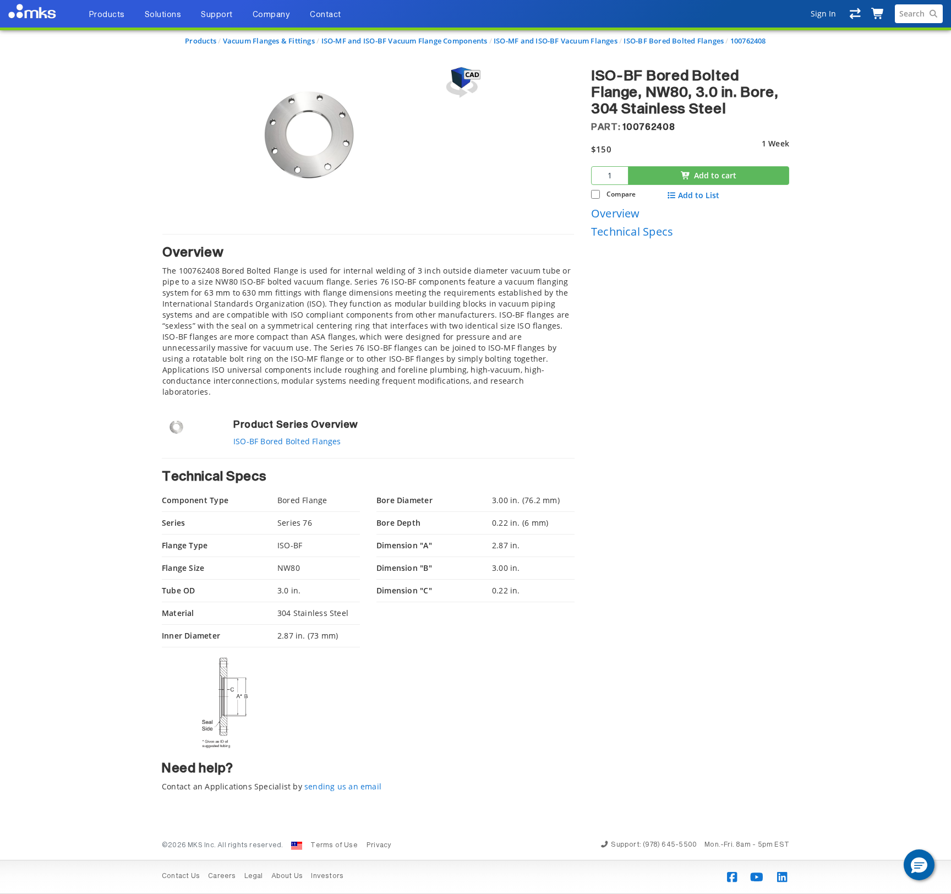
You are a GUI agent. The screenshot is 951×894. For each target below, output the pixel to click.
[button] (919, 864)
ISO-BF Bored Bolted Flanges (674, 41)
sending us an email (342, 786)
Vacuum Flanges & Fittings (269, 41)
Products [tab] (107, 15)
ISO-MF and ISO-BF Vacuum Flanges (555, 41)
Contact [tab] (325, 15)
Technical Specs (632, 231)
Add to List (698, 195)
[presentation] (475, 447)
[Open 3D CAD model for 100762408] (462, 82)
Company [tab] (272, 15)
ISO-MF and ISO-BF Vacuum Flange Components (404, 41)
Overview (615, 212)
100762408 (748, 41)
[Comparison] (855, 14)
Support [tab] (217, 15)
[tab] (368, 315)
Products (200, 41)
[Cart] (878, 14)
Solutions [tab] (163, 15)
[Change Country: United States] (296, 845)
